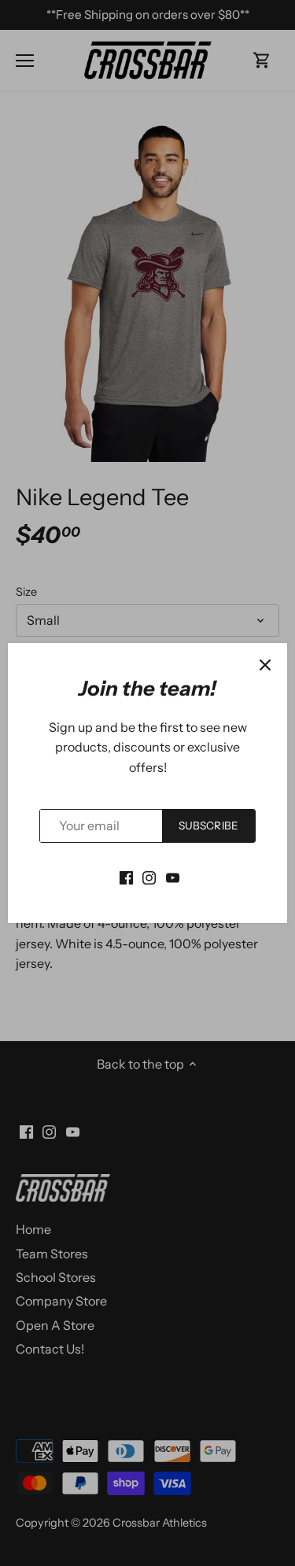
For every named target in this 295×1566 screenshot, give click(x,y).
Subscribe (208, 825)
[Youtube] (172, 876)
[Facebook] (126, 876)
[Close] (265, 665)
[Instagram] (149, 876)
